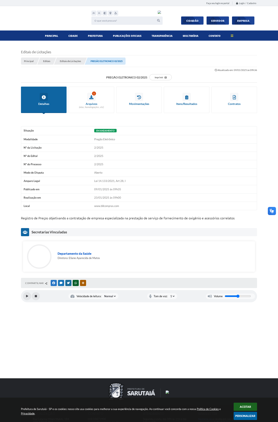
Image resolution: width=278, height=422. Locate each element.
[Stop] (36, 296)
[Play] (27, 296)
